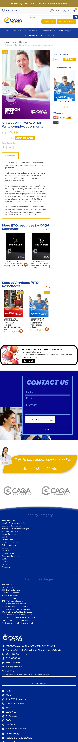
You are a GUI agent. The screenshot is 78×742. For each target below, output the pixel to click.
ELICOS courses (8, 553)
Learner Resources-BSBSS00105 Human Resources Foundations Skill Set (40, 265)
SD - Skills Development (11, 596)
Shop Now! (65, 101)
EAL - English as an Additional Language (17, 612)
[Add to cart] (26, 265)
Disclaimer (10, 724)
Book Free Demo (49, 21)
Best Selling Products (21, 42)
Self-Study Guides (9, 545)
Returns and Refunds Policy (18, 737)
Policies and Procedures (11, 531)
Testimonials (11, 716)
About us (9, 695)
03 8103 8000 (12, 658)
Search (69, 59)
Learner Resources (9, 534)
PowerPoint (6, 551)
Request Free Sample (66, 21)
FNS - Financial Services (11, 593)
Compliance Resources (10, 556)
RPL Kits (5, 562)
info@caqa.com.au (14, 666)
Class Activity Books (10, 542)
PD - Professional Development (14, 604)
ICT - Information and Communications (17, 607)
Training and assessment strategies (15, 529)
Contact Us (10, 711)
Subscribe (39, 683)
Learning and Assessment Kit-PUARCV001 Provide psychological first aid (12, 324)
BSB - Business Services (11, 590)
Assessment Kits (8, 520)
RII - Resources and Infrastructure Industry (18, 623)
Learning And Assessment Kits (13, 523)
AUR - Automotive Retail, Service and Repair (18, 618)
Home (6, 42)
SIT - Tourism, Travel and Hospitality (16, 609)
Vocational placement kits (12, 526)
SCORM (5, 537)
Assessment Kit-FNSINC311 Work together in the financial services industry (38, 323)
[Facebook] (3, 147)
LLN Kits (5, 559)
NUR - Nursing (7, 587)
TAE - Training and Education (13, 601)
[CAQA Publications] (13, 20)
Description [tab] (10, 156)
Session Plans (7, 548)
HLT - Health (7, 585)
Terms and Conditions (16, 728)
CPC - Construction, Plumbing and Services (18, 620)
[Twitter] (10, 147)
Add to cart (24, 137)
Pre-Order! (6, 567)
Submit (47, 429)
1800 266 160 (46, 468)
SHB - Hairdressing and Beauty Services (17, 615)
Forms (4, 564)
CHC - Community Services (12, 598)
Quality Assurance (14, 703)
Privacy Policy (12, 733)
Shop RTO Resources (15, 699)
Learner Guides (8, 540)
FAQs (8, 720)
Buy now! (28, 361)
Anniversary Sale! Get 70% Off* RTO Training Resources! (39, 3)
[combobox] (47, 17)
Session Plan (11, 143)
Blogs (8, 707)
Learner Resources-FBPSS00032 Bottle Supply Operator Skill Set (15, 264)
